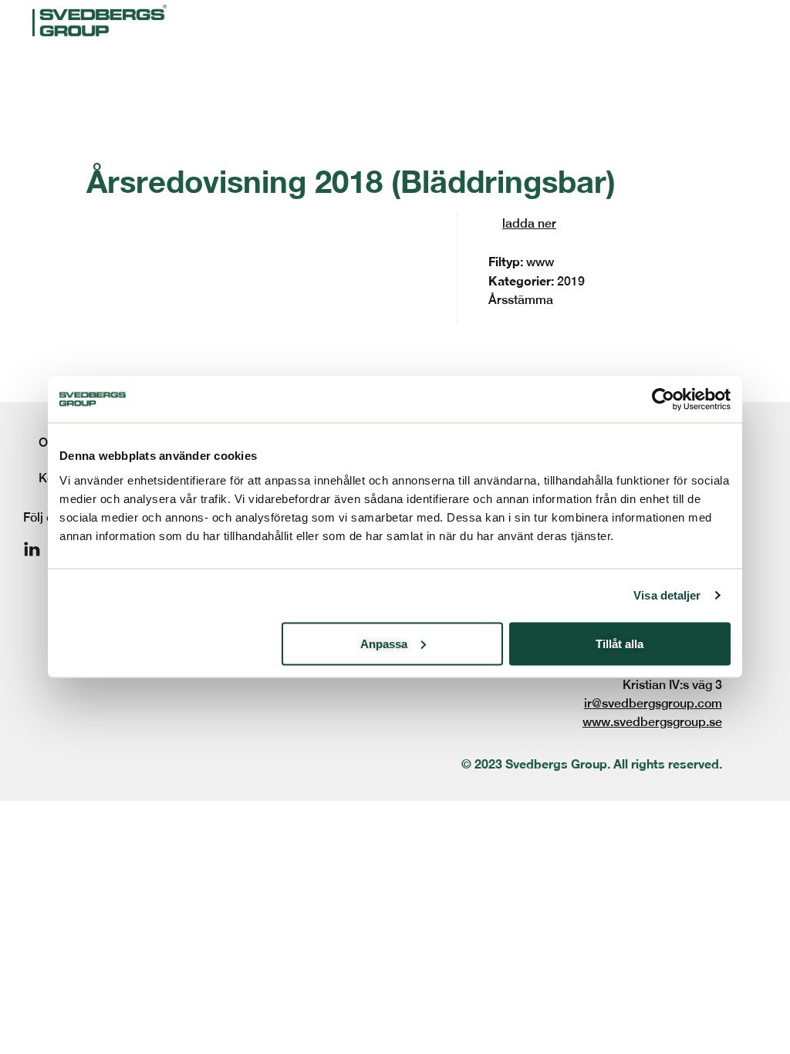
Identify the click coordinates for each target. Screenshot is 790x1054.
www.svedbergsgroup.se (652, 721)
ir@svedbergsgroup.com (653, 703)
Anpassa (383, 643)
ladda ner (529, 223)
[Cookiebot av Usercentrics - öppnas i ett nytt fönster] (663, 399)
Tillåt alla (619, 643)
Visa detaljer (667, 595)
